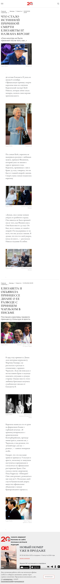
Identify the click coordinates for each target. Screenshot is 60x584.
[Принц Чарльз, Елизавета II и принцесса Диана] (19, 403)
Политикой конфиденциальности (12, 581)
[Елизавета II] (19, 124)
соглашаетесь (7, 579)
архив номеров (25, 558)
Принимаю (49, 577)
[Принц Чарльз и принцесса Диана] (19, 508)
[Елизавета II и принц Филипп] (19, 195)
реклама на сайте (18, 539)
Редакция (15, 544)
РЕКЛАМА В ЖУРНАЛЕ (19, 542)
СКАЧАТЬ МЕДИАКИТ (18, 537)
